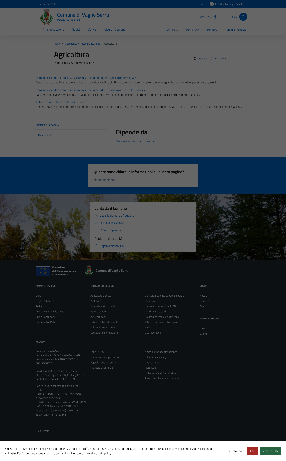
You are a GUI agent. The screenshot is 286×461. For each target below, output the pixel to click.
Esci (252, 451)
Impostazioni (234, 451)
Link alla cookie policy (98, 453)
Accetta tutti (270, 451)
